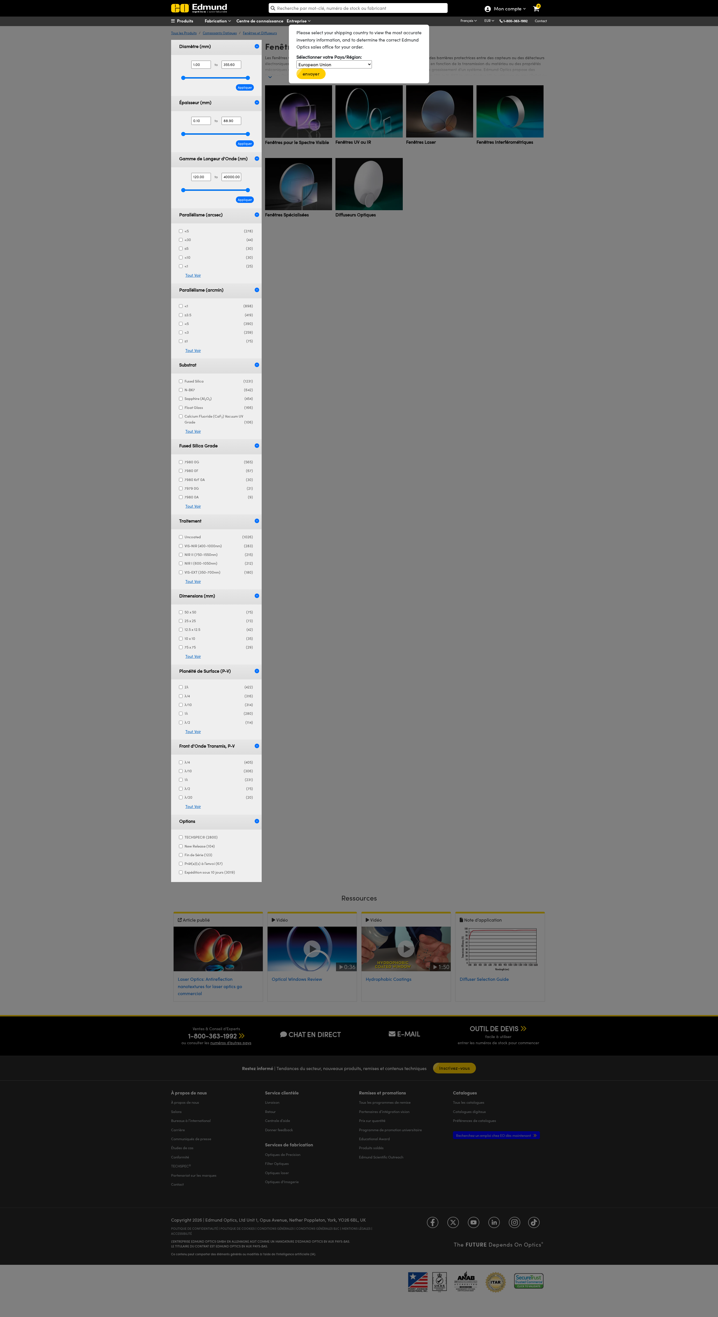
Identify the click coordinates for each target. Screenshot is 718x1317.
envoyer (311, 74)
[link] (540, 4)
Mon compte (507, 9)
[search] (358, 8)
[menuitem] (192, 20)
